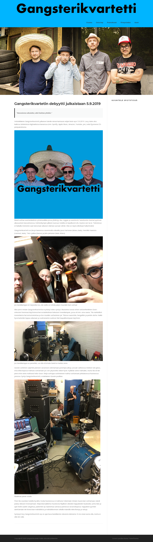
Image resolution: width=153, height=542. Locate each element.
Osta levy (99, 22)
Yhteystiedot (126, 22)
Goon (137, 22)
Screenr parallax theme (120, 538)
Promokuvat (112, 22)
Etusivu (89, 22)
